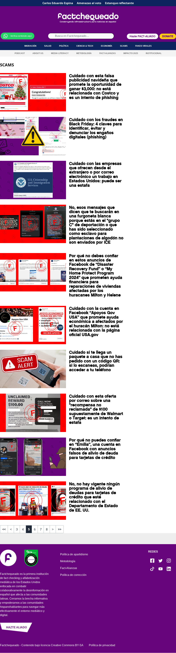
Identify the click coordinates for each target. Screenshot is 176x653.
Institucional (154, 53)
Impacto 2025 (130, 53)
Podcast (20, 53)
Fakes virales (143, 46)
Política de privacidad (102, 645)
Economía (106, 46)
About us (37, 53)
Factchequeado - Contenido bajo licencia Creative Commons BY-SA (41, 645)
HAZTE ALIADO (16, 627)
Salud (47, 46)
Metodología (84, 53)
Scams (124, 46)
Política (64, 46)
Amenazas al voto (89, 3)
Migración (30, 46)
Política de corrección (73, 574)
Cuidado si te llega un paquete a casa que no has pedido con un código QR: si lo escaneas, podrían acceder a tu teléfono (95, 361)
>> (59, 529)
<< (4, 529)
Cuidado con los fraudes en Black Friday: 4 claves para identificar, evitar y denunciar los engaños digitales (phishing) (96, 128)
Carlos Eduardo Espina (57, 3)
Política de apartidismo (74, 554)
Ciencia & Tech (84, 46)
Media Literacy (60, 53)
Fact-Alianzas (107, 53)
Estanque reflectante (119, 3)
